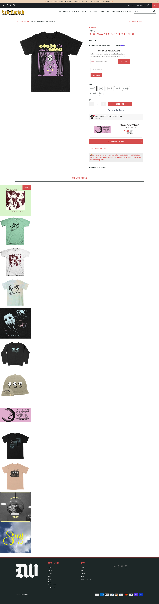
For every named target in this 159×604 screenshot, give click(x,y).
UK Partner (126, 11)
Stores (93, 11)
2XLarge (93, 94)
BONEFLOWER (101, 1)
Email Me (96, 75)
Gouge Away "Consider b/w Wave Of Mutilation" (15, 507)
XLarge (125, 88)
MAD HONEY (68, 1)
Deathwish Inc (25, 594)
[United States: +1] (93, 61)
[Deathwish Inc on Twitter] (4, 5)
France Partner (113, 11)
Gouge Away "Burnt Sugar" (15, 200)
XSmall (92, 88)
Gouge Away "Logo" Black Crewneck (15, 354)
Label (66, 11)
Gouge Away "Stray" (15, 537)
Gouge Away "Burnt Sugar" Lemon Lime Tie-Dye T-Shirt (15, 292)
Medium (109, 88)
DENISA (93, 1)
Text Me (123, 61)
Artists (75, 11)
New (60, 11)
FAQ (82, 570)
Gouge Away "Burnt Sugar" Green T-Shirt (15, 231)
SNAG (62, 1)
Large (118, 88)
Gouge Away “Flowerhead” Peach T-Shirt (15, 476)
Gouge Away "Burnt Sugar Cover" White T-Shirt (15, 262)
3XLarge (102, 94)
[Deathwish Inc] (13, 12)
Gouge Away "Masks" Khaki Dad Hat (15, 384)
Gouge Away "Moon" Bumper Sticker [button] (129, 126)
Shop (84, 11)
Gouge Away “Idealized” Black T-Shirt (15, 445)
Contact (83, 573)
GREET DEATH (85, 1)
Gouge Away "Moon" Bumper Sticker (15, 415)
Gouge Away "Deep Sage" (15, 323)
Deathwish (92, 28)
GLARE (109, 1)
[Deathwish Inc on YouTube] (10, 5)
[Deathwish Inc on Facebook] (7, 5)
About (82, 567)
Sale (102, 11)
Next (140, 22)
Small (101, 88)
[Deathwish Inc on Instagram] (14, 5)
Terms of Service (86, 579)
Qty (90, 100)
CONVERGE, (77, 1)
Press (82, 576)
